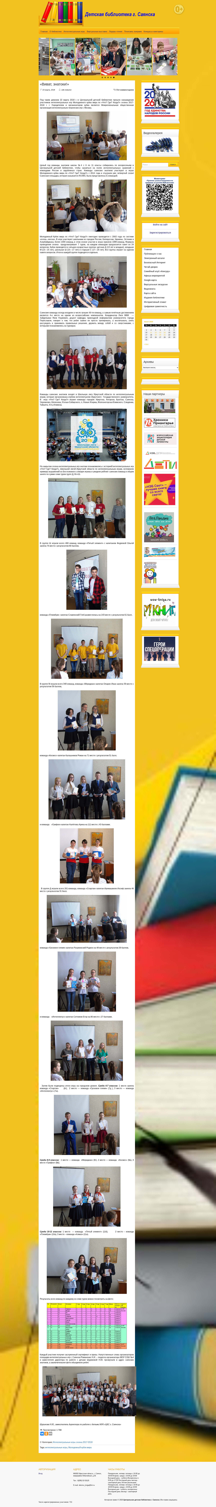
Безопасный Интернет (155, 262)
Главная (44, 31)
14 (165, 332)
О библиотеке (56, 31)
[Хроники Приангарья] (159, 422)
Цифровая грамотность (155, 306)
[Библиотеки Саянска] (159, 406)
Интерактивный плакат (155, 302)
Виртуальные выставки (97, 31)
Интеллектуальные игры (74, 31)
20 (160, 335)
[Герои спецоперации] (159, 649)
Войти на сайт (160, 224)
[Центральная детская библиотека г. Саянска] (99, 14)
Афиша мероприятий (154, 276)
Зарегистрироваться (160, 232)
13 (160, 332)
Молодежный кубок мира (80, 1447)
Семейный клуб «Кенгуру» (157, 271)
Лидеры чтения (115, 31)
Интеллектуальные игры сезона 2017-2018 (72, 1442)
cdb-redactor (66, 90)
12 (156, 332)
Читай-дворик (151, 267)
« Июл (146, 344)
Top (210, 1501)
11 (151, 332)
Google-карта (150, 280)
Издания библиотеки (154, 297)
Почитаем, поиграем (133, 31)
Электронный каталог (154, 258)
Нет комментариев (125, 90)
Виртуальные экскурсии (156, 284)
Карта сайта (150, 293)
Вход (40, 1473)
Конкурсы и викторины (153, 31)
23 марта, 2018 (48, 90)
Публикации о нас (153, 254)
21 (165, 335)
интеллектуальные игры (56, 1447)
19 (156, 335)
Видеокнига (149, 289)
